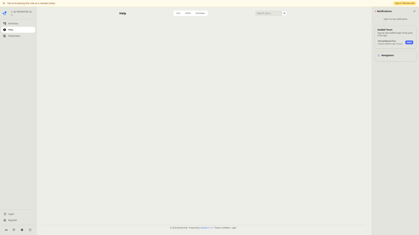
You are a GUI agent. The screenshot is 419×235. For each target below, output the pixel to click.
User (178, 13)
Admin (188, 13)
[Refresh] (414, 11)
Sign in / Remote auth (404, 3)
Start (409, 42)
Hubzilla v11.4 (206, 227)
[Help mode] (22, 230)
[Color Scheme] (14, 230)
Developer (200, 13)
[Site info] (30, 230)
